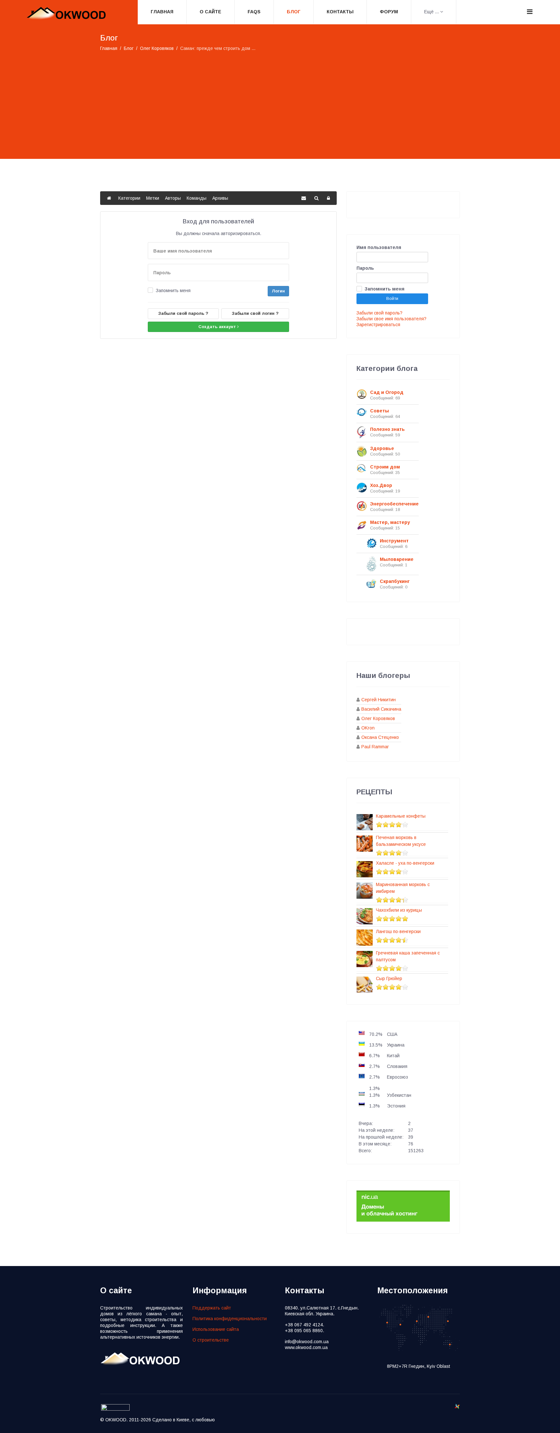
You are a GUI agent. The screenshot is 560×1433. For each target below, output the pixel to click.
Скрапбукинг (395, 581)
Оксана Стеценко (380, 737)
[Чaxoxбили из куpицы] (364, 916)
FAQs (254, 11)
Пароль (365, 268)
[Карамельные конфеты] (364, 822)
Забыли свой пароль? (379, 312)
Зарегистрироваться (378, 324)
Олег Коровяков (378, 718)
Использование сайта (215, 1329)
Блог (293, 11)
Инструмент (394, 540)
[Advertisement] (280, 100)
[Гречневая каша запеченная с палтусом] (364, 959)
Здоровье (382, 448)
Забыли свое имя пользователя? (391, 318)
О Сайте (210, 11)
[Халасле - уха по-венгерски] (364, 869)
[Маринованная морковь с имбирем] (364, 890)
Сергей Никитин (378, 699)
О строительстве (210, 1340)
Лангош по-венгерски (398, 931)
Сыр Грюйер (389, 978)
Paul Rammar (375, 746)
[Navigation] (529, 12)
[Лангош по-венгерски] (364, 938)
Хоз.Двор (381, 485)
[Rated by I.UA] (115, 1409)
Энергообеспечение (394, 503)
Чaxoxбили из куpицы (399, 910)
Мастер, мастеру (390, 522)
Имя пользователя (378, 247)
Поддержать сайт (211, 1307)
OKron (368, 727)
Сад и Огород (386, 392)
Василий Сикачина (381, 709)
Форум (389, 11)
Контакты (340, 11)
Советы (379, 410)
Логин (278, 291)
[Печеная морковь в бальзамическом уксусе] (364, 843)
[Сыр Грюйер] (364, 985)
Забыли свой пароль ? (183, 313)
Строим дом (385, 466)
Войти (392, 298)
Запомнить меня (173, 290)
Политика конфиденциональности (229, 1318)
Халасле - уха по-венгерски (405, 863)
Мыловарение (397, 559)
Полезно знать (387, 429)
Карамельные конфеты (401, 816)
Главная (162, 11)
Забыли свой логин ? (255, 313)
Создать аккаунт (217, 326)
